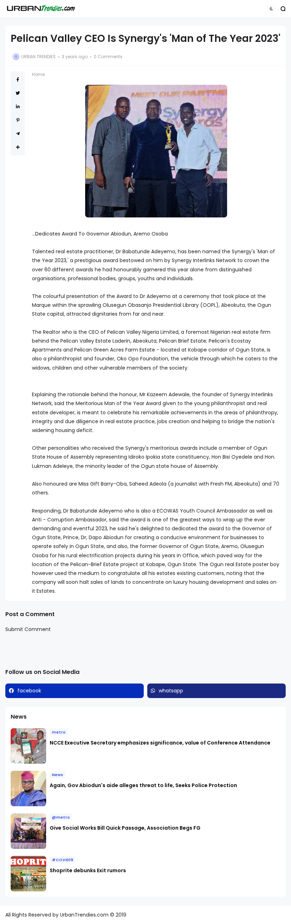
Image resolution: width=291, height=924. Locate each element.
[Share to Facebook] (17, 80)
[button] (271, 8)
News (57, 775)
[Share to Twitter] (18, 93)
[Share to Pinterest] (18, 120)
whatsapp (171, 690)
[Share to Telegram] (18, 134)
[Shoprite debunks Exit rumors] (28, 873)
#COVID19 (62, 860)
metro (59, 732)
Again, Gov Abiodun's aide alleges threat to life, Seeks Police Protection (144, 785)
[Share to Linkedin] (18, 107)
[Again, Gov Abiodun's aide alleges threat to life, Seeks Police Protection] (28, 788)
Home (38, 74)
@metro (61, 817)
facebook (29, 690)
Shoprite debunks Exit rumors (88, 870)
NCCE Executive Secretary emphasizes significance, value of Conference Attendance (160, 742)
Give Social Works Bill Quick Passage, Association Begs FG (125, 827)
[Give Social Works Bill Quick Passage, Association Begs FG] (28, 831)
